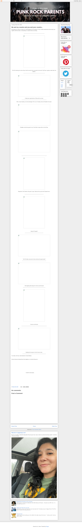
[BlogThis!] (24, 386)
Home (34, 426)
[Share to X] (25, 386)
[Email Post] (21, 386)
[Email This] (23, 386)
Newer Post (14, 426)
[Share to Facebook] (27, 386)
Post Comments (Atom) (36, 429)
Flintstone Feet (19, 513)
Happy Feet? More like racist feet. (23, 507)
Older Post (54, 426)
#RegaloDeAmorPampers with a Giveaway (24, 501)
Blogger (47, 526)
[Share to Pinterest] (28, 386)
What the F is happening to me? (18, 432)
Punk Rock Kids (62, 85)
